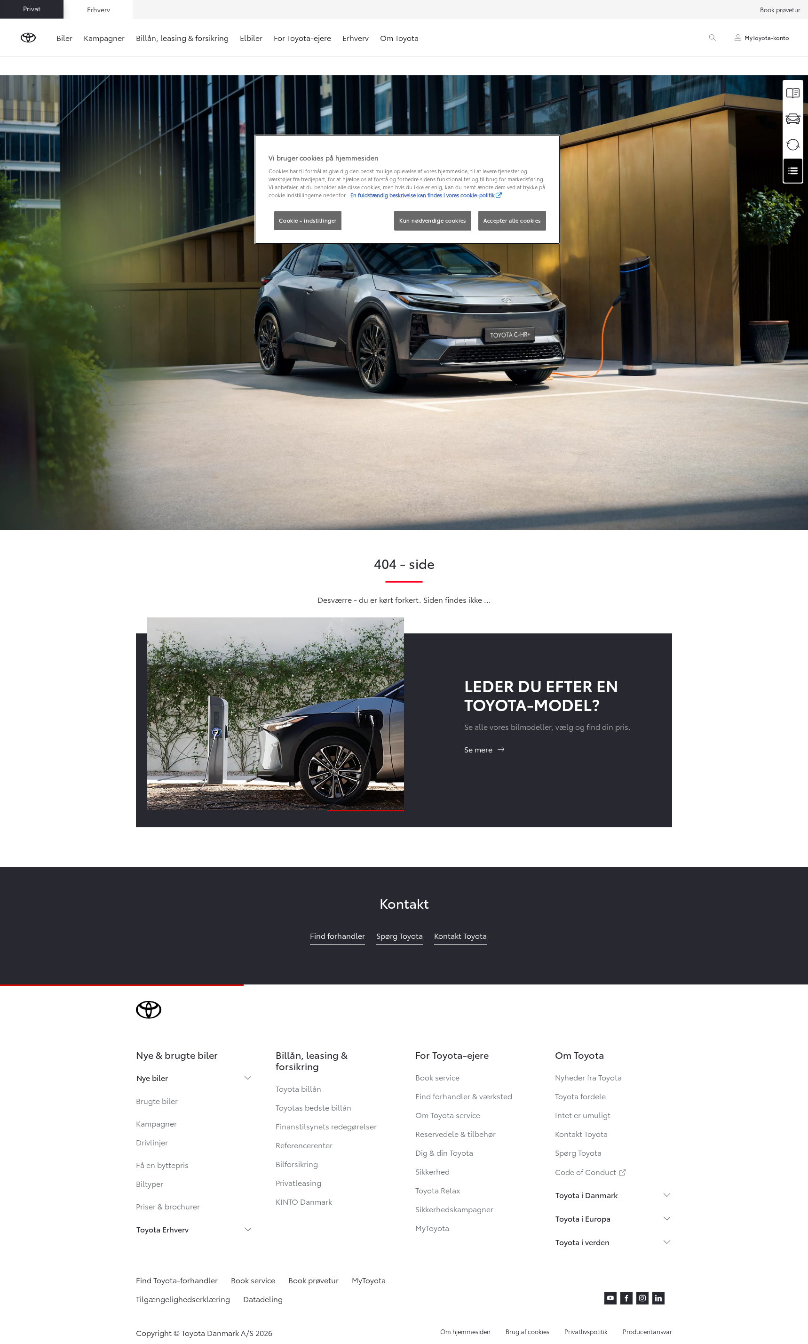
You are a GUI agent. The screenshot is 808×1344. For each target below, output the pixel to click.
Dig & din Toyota (444, 1152)
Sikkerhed (432, 1171)
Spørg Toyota (578, 1152)
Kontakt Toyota (581, 1133)
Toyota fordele (580, 1095)
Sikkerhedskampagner (454, 1208)
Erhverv (355, 37)
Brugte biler (157, 1100)
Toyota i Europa (582, 1218)
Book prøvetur (780, 9)
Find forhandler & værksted (463, 1095)
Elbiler (251, 37)
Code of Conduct (591, 1171)
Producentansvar (647, 1331)
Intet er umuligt (582, 1114)
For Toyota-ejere (302, 37)
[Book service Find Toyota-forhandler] (793, 171)
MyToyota (432, 1227)
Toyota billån (298, 1088)
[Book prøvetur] (793, 119)
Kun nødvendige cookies (432, 220)
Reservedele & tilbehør (455, 1133)
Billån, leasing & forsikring (182, 37)
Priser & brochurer (168, 1205)
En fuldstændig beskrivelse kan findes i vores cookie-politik (422, 195)
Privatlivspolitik (586, 1331)
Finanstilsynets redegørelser (326, 1125)
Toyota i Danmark (586, 1194)
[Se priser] (793, 93)
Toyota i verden (582, 1241)
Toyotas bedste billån (313, 1107)
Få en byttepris (162, 1164)
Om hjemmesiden (465, 1331)
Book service (437, 1077)
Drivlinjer (152, 1141)
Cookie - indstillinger (308, 220)
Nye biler (152, 1077)
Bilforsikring (297, 1163)
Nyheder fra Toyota (588, 1077)
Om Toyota (399, 37)
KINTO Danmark (304, 1201)
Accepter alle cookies (512, 220)
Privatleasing (298, 1182)
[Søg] (712, 37)
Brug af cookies (527, 1331)
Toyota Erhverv (162, 1229)
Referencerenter (304, 1144)
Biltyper (149, 1183)
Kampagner (104, 37)
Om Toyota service (447, 1114)
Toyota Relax (437, 1189)
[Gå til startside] (28, 37)
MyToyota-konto (767, 37)
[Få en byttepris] (793, 145)
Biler (64, 37)
